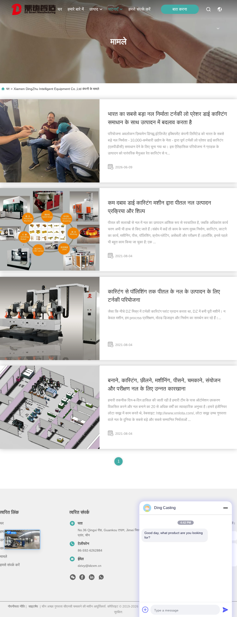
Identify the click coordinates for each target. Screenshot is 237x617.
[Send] (225, 610)
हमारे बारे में (76, 9)
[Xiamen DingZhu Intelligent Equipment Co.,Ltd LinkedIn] (91, 578)
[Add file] (145, 610)
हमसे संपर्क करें (139, 9)
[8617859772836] (101, 578)
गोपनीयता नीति (16, 606)
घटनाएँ (113, 9)
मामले (3, 556)
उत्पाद (93, 9)
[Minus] (225, 508)
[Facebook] (82, 578)
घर (60, 9)
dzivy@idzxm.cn (89, 566)
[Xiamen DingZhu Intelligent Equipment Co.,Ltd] (34, 9)
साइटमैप (33, 606)
